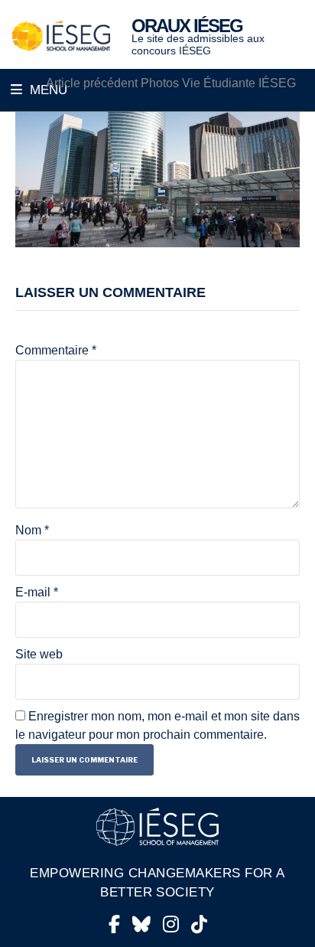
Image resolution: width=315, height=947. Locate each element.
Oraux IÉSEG (187, 25)
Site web (39, 654)
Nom (32, 530)
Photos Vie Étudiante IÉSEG (171, 83)
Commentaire (55, 350)
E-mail (36, 592)
